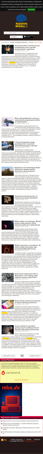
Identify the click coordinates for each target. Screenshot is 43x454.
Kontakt (29, 439)
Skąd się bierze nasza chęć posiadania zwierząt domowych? (21, 421)
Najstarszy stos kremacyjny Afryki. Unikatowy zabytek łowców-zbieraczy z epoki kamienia (27, 169)
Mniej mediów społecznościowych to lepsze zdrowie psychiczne (27, 301)
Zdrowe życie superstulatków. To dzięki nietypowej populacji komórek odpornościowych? (20, 424)
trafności (36, 42)
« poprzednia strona (8, 356)
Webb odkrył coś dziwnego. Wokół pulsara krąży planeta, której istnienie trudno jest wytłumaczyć (28, 223)
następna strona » (35, 356)
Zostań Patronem (7, 360)
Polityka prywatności (17, 439)
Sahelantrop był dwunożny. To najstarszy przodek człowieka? (26, 197)
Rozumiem (31, 9)
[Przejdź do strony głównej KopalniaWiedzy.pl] (21, 20)
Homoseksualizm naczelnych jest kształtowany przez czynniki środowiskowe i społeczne (27, 47)
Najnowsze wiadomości (10, 417)
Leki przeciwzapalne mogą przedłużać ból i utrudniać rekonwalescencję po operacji (26, 144)
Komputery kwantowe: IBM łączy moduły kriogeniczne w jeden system (21, 428)
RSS (5, 440)
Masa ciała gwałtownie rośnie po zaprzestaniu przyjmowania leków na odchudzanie (27, 120)
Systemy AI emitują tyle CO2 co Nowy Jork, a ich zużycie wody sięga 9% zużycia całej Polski (26, 275)
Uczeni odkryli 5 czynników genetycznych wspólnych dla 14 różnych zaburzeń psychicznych (27, 327)
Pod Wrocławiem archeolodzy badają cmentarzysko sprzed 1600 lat (22, 432)
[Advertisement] (21, 93)
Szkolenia (37, 439)
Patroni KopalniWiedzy (21, 380)
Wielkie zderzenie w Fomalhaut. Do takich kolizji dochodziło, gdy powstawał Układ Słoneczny (28, 247)
